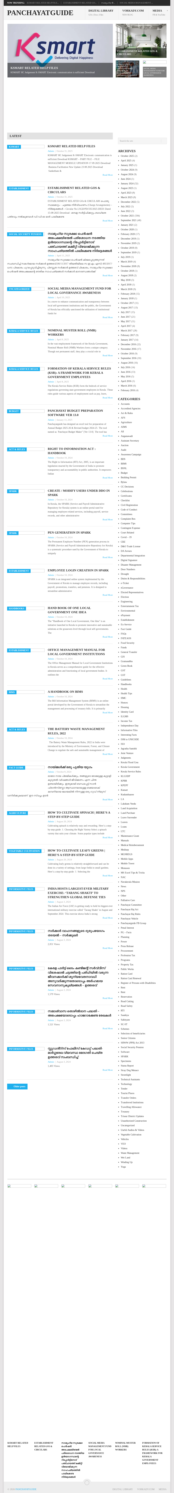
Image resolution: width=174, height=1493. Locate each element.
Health (124, 689)
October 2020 (127, 229)
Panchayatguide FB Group (133, 923)
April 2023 (126, 192)
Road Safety (127, 1006)
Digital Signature (129, 560)
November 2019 (128, 243)
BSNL (124, 468)
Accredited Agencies (130, 408)
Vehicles (125, 1139)
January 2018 (127, 298)
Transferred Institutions (132, 1102)
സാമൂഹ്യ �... (108, 3)
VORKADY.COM (133, 12)
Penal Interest (127, 928)
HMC (123, 698)
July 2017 (125, 312)
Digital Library (101, 12)
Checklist (125, 500)
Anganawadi (127, 436)
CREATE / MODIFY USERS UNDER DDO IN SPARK (79, 493)
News (123, 886)
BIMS (124, 463)
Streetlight (126, 1075)
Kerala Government (130, 767)
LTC (123, 831)
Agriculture (126, 422)
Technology (126, 1084)
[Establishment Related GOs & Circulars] (46, 1312)
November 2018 (128, 266)
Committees (126, 514)
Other (123, 895)
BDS (123, 459)
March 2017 (126, 330)
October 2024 (127, 169)
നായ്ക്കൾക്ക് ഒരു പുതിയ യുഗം (70, 767)
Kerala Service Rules (131, 771)
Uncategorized (128, 1125)
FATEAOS (126, 638)
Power (124, 941)
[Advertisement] (87, 103)
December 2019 (128, 238)
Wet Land (125, 1157)
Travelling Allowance (131, 1107)
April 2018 (126, 284)
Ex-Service (126, 624)
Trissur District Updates (132, 1116)
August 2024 (127, 174)
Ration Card (126, 974)
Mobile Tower (127, 863)
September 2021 (128, 220)
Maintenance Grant (130, 836)
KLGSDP (125, 776)
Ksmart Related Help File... (43, 3)
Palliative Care (128, 900)
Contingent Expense (130, 528)
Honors (124, 702)
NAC (123, 877)
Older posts (19, 1086)
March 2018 (126, 289)
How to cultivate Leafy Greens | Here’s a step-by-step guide (76, 852)
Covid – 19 (126, 537)
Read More (108, 175)
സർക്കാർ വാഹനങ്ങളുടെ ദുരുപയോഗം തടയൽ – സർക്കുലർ (76, 933)
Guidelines (126, 679)
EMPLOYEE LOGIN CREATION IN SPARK (78, 570)
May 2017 (125, 321)
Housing (125, 707)
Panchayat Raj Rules (130, 914)
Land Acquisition (129, 808)
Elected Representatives (132, 592)
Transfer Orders (128, 1098)
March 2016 (126, 385)
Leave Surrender (129, 817)
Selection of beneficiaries (133, 1033)
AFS (123, 417)
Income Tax (126, 721)
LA (122, 799)
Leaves (124, 822)
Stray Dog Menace (130, 1070)
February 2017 (128, 335)
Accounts (125, 404)
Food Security (127, 643)
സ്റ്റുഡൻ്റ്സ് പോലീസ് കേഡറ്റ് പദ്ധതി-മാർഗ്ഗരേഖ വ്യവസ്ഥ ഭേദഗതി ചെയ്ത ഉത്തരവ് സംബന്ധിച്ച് (75, 1053)
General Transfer (129, 652)
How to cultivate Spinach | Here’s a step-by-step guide (79, 814)
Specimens (126, 1061)
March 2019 (126, 261)
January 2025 (127, 165)
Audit (123, 450)
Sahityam (125, 1019)
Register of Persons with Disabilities (138, 983)
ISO (123, 744)
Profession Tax (128, 955)
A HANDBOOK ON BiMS (65, 691)
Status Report (127, 1065)
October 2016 (127, 353)
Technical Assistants (130, 1079)
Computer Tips (128, 523)
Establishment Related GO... (80, 3)
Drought (125, 574)
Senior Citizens (128, 1038)
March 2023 (126, 197)
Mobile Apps (127, 859)
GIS (123, 656)
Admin (51, 151)
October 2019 (127, 248)
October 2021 (127, 215)
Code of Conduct (129, 509)
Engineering (127, 601)
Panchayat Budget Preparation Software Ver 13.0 (75, 413)
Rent (123, 987)
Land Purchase (128, 813)
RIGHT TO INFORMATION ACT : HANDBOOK (72, 451)
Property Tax (127, 964)
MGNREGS (126, 854)
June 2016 (125, 372)
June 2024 (125, 179)
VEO (123, 1144)
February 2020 (128, 234)
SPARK (124, 1056)
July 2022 (125, 206)
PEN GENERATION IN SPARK (69, 532)
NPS (123, 891)
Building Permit (128, 477)
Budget (124, 473)
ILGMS (124, 716)
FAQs (123, 633)
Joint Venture (127, 753)
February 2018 (128, 294)
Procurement (127, 951)
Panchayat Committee (131, 905)
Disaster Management (131, 565)
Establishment (127, 620)
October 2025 (127, 156)
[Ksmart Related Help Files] (19, 1312)
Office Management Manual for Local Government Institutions (76, 652)
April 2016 (126, 381)
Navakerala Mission (130, 882)
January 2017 (127, 340)
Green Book (126, 666)
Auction (124, 445)
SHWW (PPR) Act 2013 (132, 1042)
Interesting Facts (129, 735)
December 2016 (128, 344)
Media (159, 12)
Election (125, 597)
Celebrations (127, 491)
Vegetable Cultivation (131, 1134)
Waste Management (130, 1153)
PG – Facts (126, 932)
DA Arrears (126, 551)
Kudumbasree (127, 794)
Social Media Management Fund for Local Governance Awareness (79, 290)
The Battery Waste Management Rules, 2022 (76, 731)
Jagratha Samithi (129, 748)
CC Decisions (127, 486)
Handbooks (126, 684)
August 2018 (127, 275)
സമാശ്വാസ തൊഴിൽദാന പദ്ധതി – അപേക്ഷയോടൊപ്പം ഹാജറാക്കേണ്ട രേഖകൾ (79, 1013)
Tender (124, 1088)
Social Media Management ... (136, 3)
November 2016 (128, 349)
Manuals (125, 840)
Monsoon (125, 868)
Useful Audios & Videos (132, 1130)
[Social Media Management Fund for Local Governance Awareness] (100, 1312)
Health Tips (126, 693)
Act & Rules (127, 413)
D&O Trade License (130, 546)
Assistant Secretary (130, 440)
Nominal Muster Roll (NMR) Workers (72, 332)
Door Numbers (128, 569)
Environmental (128, 610)
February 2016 (128, 390)
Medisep (125, 849)
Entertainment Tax (130, 606)
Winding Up (127, 1162)
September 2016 (128, 358)
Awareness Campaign (131, 454)
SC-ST (124, 1024)
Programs (125, 960)
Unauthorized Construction (134, 1121)
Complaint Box (128, 519)
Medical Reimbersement (132, 845)
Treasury (125, 1111)
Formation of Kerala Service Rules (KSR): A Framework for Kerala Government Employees (79, 373)
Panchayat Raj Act (129, 909)
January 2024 (127, 183)
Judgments (126, 758)
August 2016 (127, 363)
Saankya (125, 1015)
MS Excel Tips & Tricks (133, 872)
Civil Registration (129, 505)
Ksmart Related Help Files (71, 146)
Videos (124, 1148)
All (122, 431)
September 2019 (128, 252)
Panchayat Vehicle (129, 918)
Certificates (126, 496)
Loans (124, 826)
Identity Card (127, 712)
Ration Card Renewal (131, 978)
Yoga (123, 1167)
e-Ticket (125, 583)
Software (125, 1052)
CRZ (123, 542)
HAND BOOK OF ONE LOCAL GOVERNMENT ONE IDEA (69, 610)
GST (123, 670)
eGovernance (127, 588)
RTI (123, 1010)
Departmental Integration (133, 555)
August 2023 (127, 188)
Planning (125, 937)
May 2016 (125, 376)
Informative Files (129, 730)
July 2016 (125, 367)
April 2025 (126, 160)
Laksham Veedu (128, 803)
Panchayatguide (40, 12)
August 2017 (127, 307)
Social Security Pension (132, 1047)
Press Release (127, 946)
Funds (124, 647)
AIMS (124, 427)
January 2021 (127, 225)
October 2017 (127, 303)
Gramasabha (127, 661)
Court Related (127, 532)
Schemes (125, 1029)
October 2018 (127, 271)
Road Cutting (127, 1001)
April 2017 (126, 326)
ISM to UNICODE (130, 739)
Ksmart (124, 790)
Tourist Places (127, 1093)
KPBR (124, 781)
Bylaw (124, 482)
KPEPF (124, 785)
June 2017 (125, 317)
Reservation (126, 997)
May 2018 (125, 280)
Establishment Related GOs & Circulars (74, 190)
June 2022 (125, 211)
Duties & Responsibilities (133, 578)
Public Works (127, 969)
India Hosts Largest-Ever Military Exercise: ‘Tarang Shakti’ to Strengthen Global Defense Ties (78, 893)
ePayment (125, 615)
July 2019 (125, 257)
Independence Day (129, 725)
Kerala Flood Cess (129, 762)
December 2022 (128, 202)
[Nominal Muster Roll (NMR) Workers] (127, 1312)
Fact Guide (126, 629)
